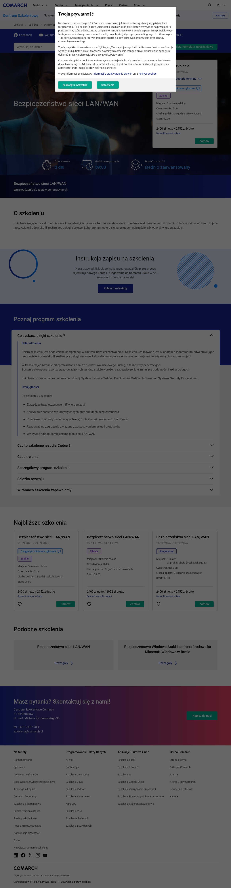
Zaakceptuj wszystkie (75, 85)
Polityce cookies (147, 73)
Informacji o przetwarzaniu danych (112, 73)
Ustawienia (107, 85)
